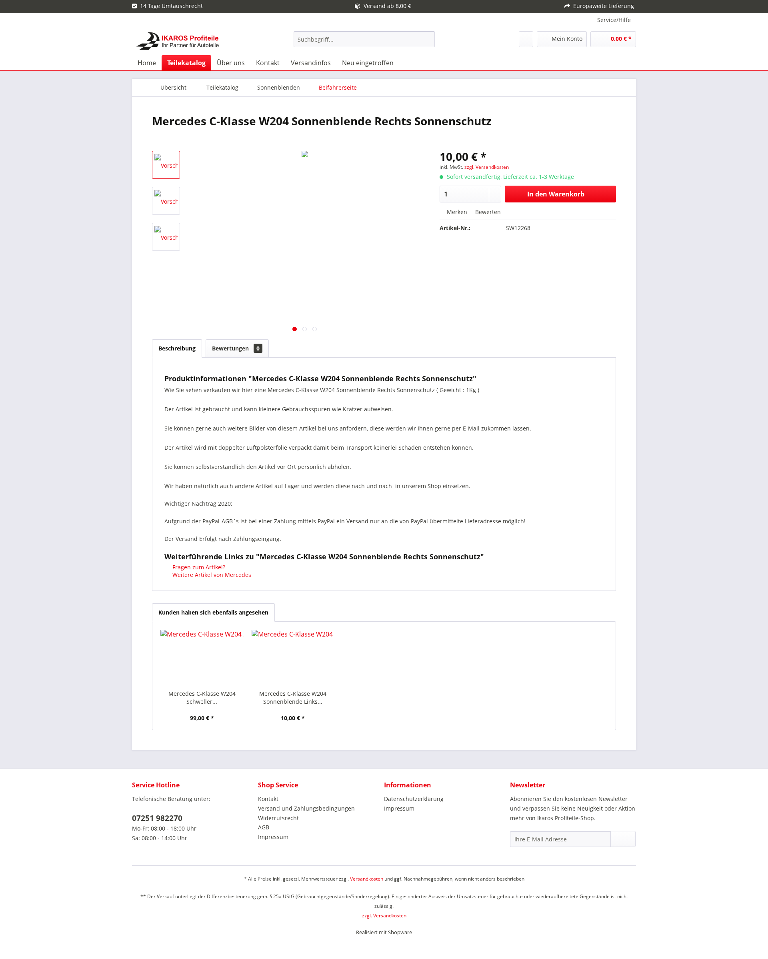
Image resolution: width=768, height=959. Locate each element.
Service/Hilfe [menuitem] (614, 20)
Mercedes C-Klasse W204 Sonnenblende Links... (292, 697)
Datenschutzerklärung (414, 799)
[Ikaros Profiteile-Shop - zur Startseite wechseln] (177, 41)
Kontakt (268, 799)
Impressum (273, 837)
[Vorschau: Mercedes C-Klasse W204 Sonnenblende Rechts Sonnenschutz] (166, 165)
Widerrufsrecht (278, 818)
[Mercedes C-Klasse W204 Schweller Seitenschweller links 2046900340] (202, 658)
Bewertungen (236, 348)
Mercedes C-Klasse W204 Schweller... (202, 697)
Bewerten (487, 212)
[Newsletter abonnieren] (623, 839)
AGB (263, 827)
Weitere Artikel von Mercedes (211, 575)
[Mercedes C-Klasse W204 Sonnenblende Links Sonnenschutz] (293, 658)
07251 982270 (157, 818)
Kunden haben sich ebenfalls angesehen (213, 612)
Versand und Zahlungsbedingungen (306, 808)
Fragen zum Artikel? (198, 567)
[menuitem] (364, 39)
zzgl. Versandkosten (486, 167)
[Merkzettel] (526, 39)
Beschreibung (177, 348)
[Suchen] (427, 39)
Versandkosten (366, 878)
